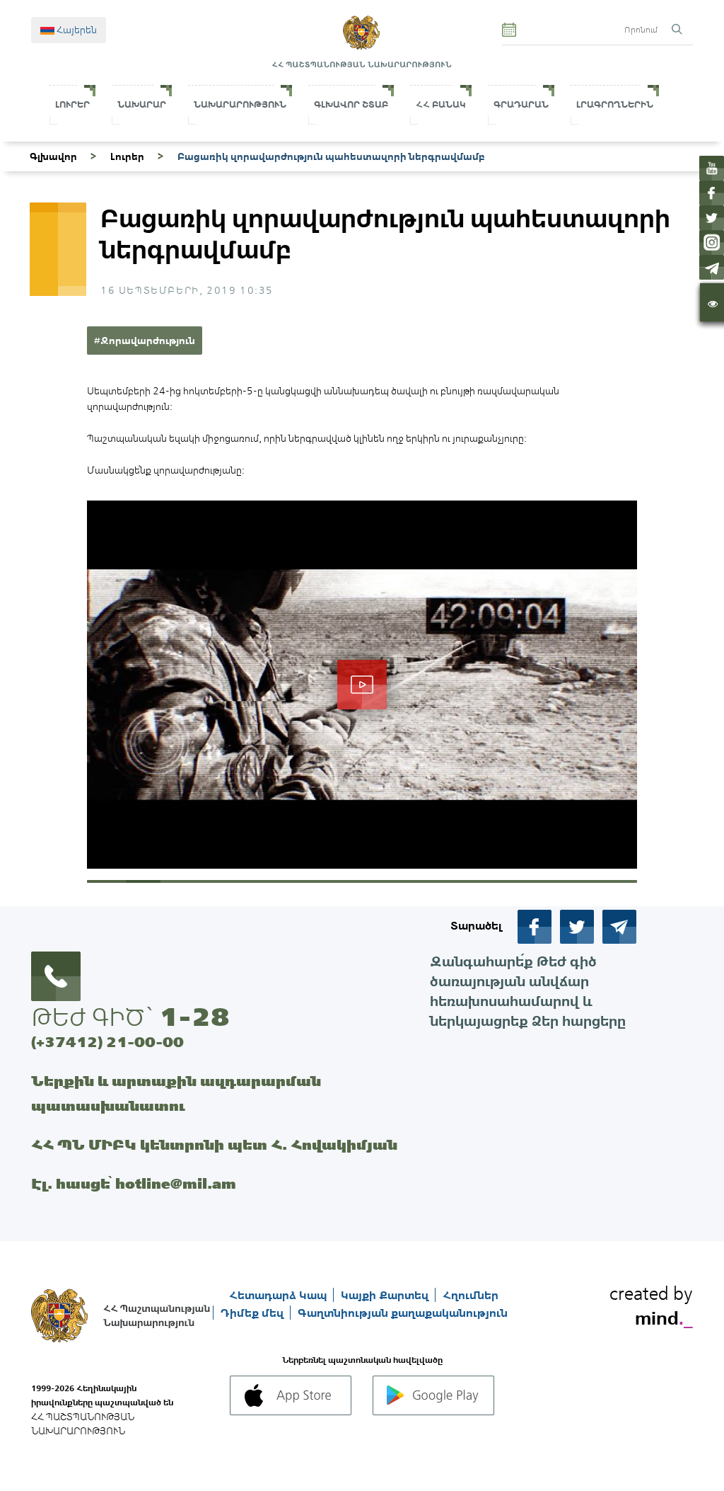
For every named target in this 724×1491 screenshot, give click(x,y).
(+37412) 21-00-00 (107, 1042)
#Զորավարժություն (144, 340)
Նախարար (141, 104)
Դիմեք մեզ (253, 1313)
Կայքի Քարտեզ (386, 1295)
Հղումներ (470, 1295)
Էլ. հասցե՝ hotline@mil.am (133, 1183)
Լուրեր (72, 104)
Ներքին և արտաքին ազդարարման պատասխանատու (176, 1093)
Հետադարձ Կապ (279, 1295)
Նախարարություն (240, 104)
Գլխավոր (53, 156)
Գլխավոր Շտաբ (351, 104)
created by (651, 1303)
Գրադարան (521, 104)
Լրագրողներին (614, 104)
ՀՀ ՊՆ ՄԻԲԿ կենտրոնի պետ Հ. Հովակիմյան (214, 1144)
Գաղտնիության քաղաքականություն (403, 1313)
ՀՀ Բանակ (441, 104)
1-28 (194, 1016)
